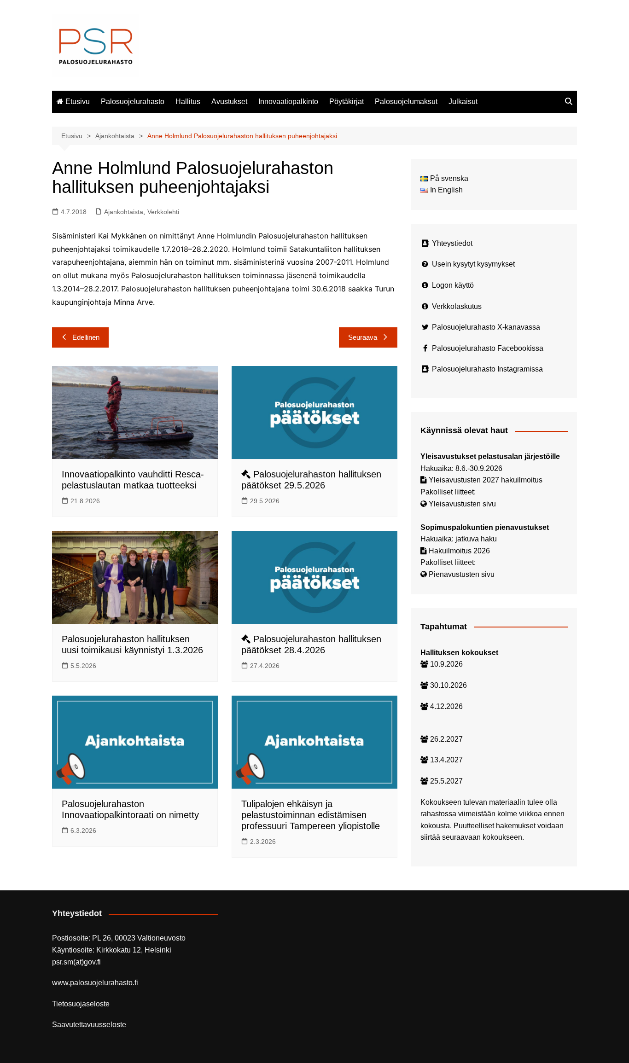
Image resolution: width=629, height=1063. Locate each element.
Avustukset (229, 101)
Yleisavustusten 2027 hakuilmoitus (485, 480)
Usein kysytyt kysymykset (473, 264)
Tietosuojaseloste (81, 1004)
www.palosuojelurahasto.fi (95, 983)
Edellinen (85, 337)
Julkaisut (463, 101)
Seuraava (362, 337)
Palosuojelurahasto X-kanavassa (486, 327)
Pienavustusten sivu (462, 574)
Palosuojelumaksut (406, 101)
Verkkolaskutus (457, 306)
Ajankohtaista (123, 211)
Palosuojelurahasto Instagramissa (487, 369)
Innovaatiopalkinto (288, 101)
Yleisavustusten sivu (462, 504)
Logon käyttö (453, 285)
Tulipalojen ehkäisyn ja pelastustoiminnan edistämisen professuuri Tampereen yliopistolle (310, 815)
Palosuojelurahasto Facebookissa (487, 348)
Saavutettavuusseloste (89, 1024)
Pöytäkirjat (346, 101)
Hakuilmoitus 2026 (459, 551)
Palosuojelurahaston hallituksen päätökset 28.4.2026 (311, 644)
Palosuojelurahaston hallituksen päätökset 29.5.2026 (311, 479)
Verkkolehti (163, 211)
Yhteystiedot (452, 243)
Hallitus (187, 101)
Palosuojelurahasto (132, 101)
